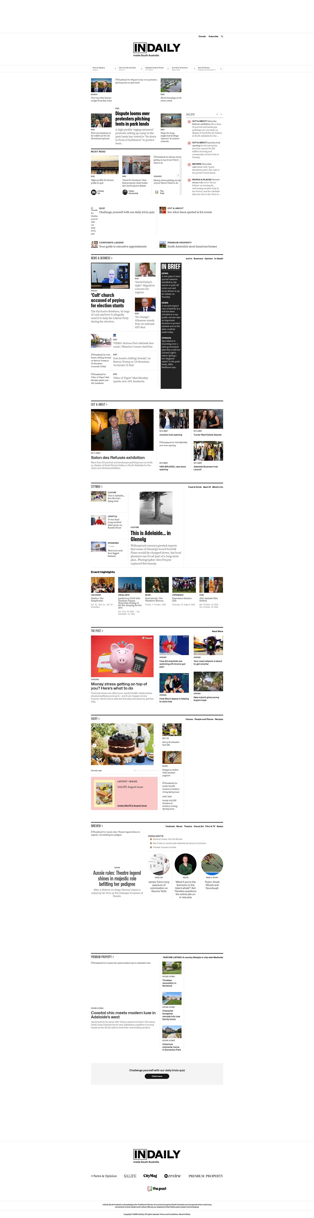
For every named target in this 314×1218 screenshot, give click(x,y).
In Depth (218, 258)
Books (220, 826)
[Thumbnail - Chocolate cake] (124, 744)
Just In (189, 258)
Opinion (209, 258)
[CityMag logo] (150, 1176)
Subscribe (213, 36)
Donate (202, 36)
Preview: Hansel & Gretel (164, 847)
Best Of (207, 487)
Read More (217, 631)
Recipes (219, 719)
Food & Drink (195, 487)
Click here (157, 1076)
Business (198, 258)
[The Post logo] (157, 1189)
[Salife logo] (130, 1176)
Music (179, 826)
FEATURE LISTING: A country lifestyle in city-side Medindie (193, 957)
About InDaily (184, 1214)
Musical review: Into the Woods (167, 839)
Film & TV (210, 826)
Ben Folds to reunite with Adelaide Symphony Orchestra (179, 843)
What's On (217, 487)
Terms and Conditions (169, 1214)
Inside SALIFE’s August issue (132, 805)
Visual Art (199, 826)
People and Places (204, 719)
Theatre (188, 826)
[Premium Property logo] (206, 1176)
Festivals (170, 826)
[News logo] (104, 1176)
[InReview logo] (172, 1176)
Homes (189, 719)
